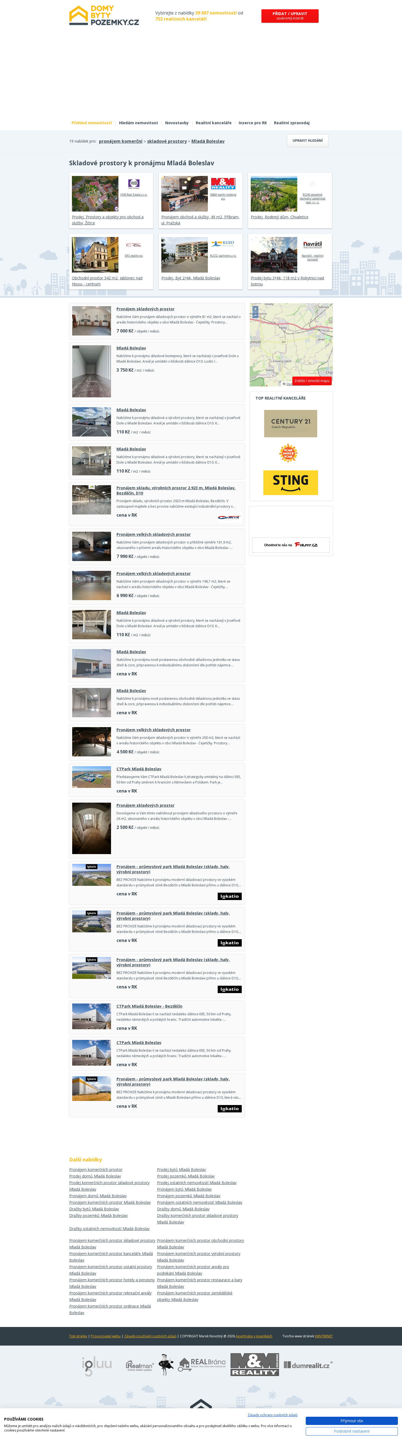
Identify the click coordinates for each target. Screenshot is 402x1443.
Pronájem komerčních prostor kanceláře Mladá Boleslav (111, 1257)
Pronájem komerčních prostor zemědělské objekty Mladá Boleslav (194, 1296)
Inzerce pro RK (253, 122)
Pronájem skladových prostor (145, 308)
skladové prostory (167, 141)
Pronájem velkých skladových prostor (153, 534)
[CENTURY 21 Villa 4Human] (291, 425)
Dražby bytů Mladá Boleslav (94, 1208)
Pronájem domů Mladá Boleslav (98, 1195)
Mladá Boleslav (208, 141)
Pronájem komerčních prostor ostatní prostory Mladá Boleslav (110, 1270)
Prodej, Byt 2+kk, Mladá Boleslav (190, 277)
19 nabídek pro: (82, 141)
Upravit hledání (308, 140)
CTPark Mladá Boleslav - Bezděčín (149, 1006)
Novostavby (177, 122)
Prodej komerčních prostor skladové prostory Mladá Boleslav (109, 1186)
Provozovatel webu (106, 1336)
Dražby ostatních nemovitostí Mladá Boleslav (109, 1228)
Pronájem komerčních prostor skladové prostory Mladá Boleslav (112, 1244)
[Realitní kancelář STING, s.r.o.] (291, 482)
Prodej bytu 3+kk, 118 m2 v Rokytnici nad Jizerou (287, 281)
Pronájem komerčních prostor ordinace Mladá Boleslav (110, 1309)
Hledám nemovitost (138, 122)
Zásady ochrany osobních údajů (273, 1415)
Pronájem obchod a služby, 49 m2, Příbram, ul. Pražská (200, 219)
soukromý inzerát (290, 16)
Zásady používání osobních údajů (150, 1336)
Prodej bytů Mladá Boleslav (181, 1169)
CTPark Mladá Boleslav (138, 768)
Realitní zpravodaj (292, 122)
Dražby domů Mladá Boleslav (183, 1208)
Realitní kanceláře (214, 122)
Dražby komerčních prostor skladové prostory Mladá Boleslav (197, 1219)
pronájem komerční (120, 141)
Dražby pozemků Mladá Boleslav (98, 1215)
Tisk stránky (78, 1336)
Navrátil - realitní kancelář (313, 257)
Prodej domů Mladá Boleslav (95, 1176)
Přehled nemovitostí (92, 122)
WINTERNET (324, 1336)
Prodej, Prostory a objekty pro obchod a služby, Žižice (108, 219)
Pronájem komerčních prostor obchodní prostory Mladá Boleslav (200, 1244)
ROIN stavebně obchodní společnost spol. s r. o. (312, 198)
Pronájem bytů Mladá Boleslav (184, 1189)
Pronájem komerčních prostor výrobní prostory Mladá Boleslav (198, 1257)
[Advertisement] (201, 76)
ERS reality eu (134, 256)
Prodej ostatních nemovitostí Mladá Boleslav (197, 1182)
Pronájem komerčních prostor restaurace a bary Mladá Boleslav (199, 1283)
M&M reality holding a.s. (223, 196)
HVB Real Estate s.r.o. (133, 194)
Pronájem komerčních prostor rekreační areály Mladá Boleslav (110, 1296)
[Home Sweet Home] (291, 455)
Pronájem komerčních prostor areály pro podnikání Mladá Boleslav (193, 1270)
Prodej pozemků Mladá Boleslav (186, 1176)
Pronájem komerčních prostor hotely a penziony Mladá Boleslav (112, 1283)
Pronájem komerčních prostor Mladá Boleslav (110, 1202)
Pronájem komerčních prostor (96, 1169)
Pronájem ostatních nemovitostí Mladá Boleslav (199, 1202)
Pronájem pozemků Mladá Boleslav (188, 1195)
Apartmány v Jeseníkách (254, 1336)
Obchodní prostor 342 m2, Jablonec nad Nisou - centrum (107, 281)
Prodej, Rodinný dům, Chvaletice (279, 216)
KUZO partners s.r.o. (223, 256)
